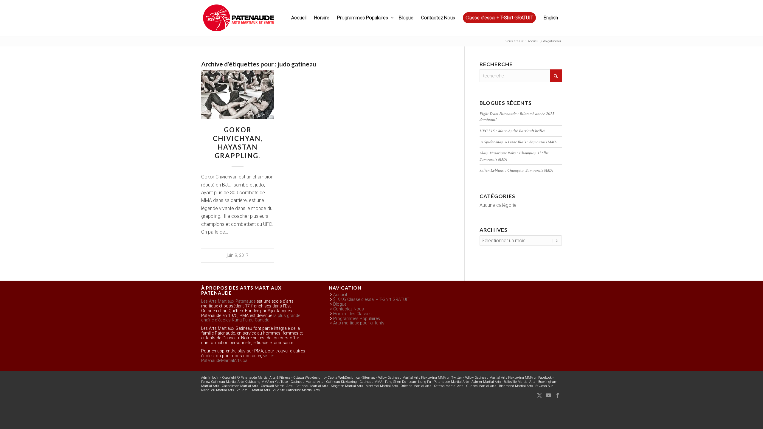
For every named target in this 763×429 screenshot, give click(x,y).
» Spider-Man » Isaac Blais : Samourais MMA (518, 141)
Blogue (339, 304)
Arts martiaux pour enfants (358, 323)
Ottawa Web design (307, 378)
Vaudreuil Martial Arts (253, 390)
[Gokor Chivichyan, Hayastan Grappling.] (237, 94)
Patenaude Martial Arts (451, 382)
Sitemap (368, 378)
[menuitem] (298, 18)
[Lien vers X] (539, 395)
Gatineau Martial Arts (307, 382)
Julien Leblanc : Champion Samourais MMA (516, 170)
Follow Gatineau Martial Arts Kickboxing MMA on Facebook (508, 378)
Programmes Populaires (356, 318)
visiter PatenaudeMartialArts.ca (237, 358)
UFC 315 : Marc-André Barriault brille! (512, 130)
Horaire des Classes (352, 313)
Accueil (340, 294)
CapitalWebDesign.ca (344, 378)
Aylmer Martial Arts (486, 382)
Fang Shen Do (395, 382)
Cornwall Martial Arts (277, 386)
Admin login (210, 378)
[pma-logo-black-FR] (238, 21)
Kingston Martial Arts (347, 386)
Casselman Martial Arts (240, 386)
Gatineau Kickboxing (341, 382)
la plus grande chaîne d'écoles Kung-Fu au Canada (250, 318)
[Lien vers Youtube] (548, 395)
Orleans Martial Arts (416, 386)
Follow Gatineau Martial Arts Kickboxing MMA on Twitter (420, 378)
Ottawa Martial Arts (448, 386)
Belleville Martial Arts (520, 382)
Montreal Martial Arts (382, 386)
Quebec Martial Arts (481, 386)
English (551, 18)
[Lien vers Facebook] (557, 395)
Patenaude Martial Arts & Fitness (266, 378)
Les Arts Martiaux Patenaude (228, 301)
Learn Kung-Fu (420, 382)
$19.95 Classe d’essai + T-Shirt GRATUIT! (371, 299)
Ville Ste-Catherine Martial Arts (296, 390)
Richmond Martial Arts (516, 386)
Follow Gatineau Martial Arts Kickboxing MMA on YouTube (244, 382)
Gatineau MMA (370, 382)
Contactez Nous (348, 309)
